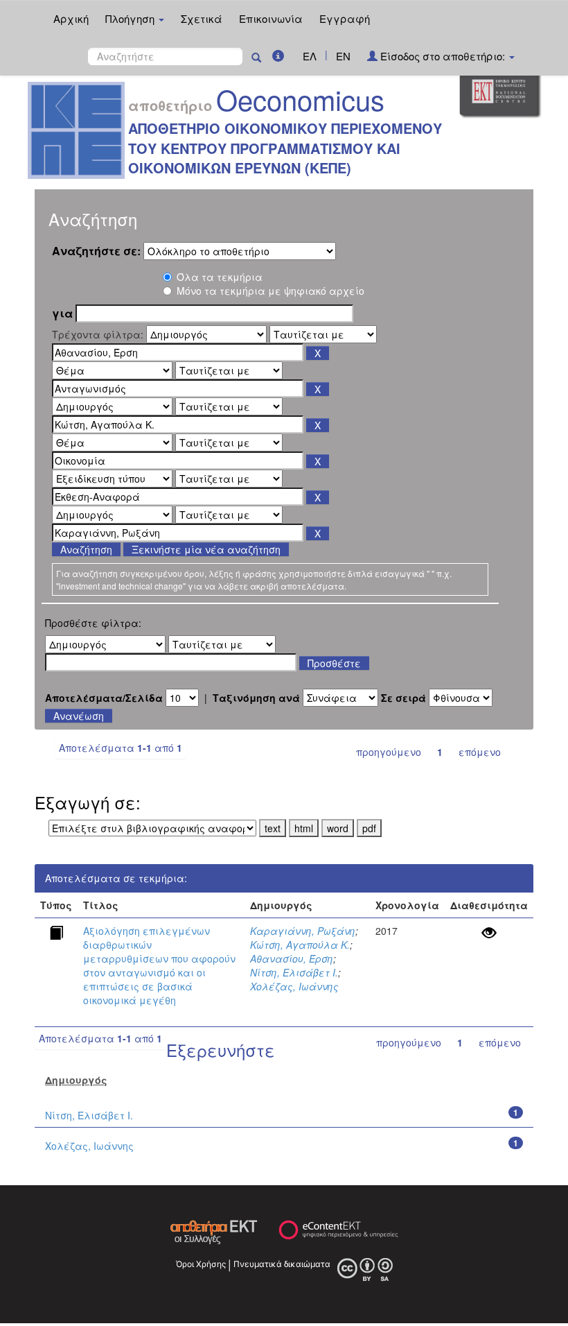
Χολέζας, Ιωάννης (294, 986)
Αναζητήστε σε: (96, 251)
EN (343, 56)
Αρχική (71, 18)
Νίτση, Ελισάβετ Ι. (294, 972)
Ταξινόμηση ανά (256, 698)
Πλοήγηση (131, 18)
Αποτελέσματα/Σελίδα (104, 698)
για (62, 313)
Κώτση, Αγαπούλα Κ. (300, 945)
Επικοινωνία (271, 18)
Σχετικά (201, 18)
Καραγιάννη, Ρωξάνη (302, 931)
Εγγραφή (344, 18)
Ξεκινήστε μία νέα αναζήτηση (206, 549)
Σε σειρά (403, 698)
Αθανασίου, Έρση (291, 958)
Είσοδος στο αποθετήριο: (443, 56)
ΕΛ (310, 56)
